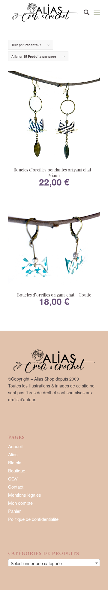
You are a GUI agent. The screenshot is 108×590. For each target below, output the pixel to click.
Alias (13, 454)
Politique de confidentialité (33, 519)
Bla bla (14, 462)
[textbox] (54, 563)
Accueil (15, 446)
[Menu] (97, 12)
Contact (15, 486)
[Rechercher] (83, 12)
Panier (14, 511)
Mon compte (20, 503)
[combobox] (54, 563)
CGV (13, 478)
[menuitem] (83, 12)
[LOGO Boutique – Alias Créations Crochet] (45, 12)
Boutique (16, 470)
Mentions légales (24, 495)
